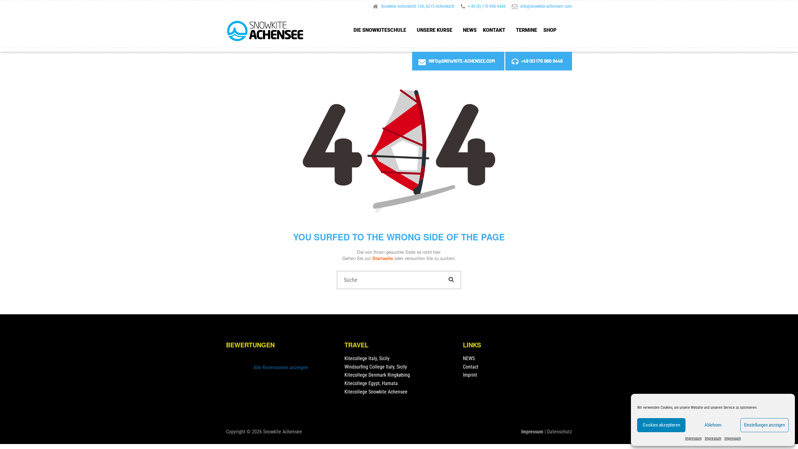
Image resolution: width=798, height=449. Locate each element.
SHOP (549, 30)
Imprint (470, 375)
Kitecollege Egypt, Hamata (371, 383)
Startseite (383, 258)
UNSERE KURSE (434, 30)
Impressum (693, 438)
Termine (526, 30)
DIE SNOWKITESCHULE (379, 30)
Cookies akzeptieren (661, 425)
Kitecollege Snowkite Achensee (375, 392)
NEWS (470, 30)
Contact (470, 367)
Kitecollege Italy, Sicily (367, 358)
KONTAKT (494, 30)
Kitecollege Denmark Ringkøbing (377, 375)
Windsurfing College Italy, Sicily (375, 367)
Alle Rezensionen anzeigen (280, 367)
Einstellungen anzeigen (764, 425)
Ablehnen (712, 425)
